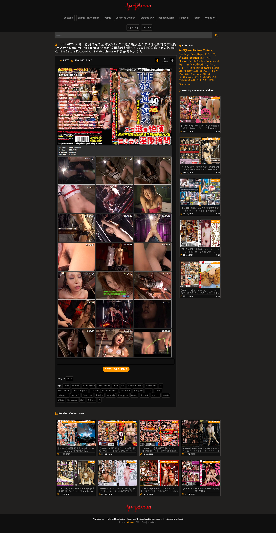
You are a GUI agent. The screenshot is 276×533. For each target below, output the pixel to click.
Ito (161, 386)
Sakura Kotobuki (109, 390)
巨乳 (191, 71)
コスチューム (192, 74)
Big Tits (201, 61)
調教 (82, 400)
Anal (182, 50)
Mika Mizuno (63, 390)
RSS (137, 522)
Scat (193, 54)
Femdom (184, 17)
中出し (205, 64)
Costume (207, 77)
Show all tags (185, 84)
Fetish (197, 17)
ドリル (158, 390)
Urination (210, 17)
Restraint (183, 77)
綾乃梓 (166, 395)
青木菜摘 (92, 400)
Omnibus (95, 390)
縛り (197, 64)
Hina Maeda (151, 386)
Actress (75, 386)
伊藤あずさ (63, 395)
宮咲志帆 (100, 395)
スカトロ (209, 54)
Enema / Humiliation (88, 17)
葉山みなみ (72, 400)
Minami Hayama (80, 390)
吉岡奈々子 (87, 395)
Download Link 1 (116, 369)
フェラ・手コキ (210, 71)
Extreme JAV (147, 17)
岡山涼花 (111, 395)
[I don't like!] (172, 60)
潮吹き (182, 80)
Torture (147, 27)
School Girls (206, 74)
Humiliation (194, 50)
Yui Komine (125, 390)
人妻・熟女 (207, 80)
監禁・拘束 (196, 80)
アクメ (149, 390)
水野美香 (144, 395)
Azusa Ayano (89, 386)
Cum (192, 64)
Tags (143, 522)
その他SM (138, 390)
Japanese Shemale (125, 17)
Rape (200, 54)
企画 (208, 58)
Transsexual (212, 61)
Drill (122, 386)
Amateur (192, 77)
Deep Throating (197, 68)
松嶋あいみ (123, 395)
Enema (215, 68)
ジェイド (184, 68)
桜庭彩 (134, 395)
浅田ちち (156, 395)
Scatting (68, 17)
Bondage (184, 54)
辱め (214, 77)
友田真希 (75, 395)
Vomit (107, 17)
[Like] (157, 60)
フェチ (182, 74)
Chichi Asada (104, 386)
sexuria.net (152, 522)
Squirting (133, 27)
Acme (66, 386)
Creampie (183, 71)
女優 (209, 68)
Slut (188, 80)
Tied (211, 64)
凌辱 (202, 58)
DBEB (115, 386)
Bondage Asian (166, 17)
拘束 (199, 77)
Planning (183, 61)
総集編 (61, 400)
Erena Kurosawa (135, 386)
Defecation (192, 57)
